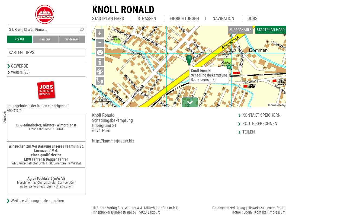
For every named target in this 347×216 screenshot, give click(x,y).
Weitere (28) (20, 72)
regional (45, 39)
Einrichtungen (184, 18)
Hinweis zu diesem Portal (266, 208)
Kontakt (260, 212)
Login (247, 212)
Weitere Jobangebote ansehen (37, 200)
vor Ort (19, 39)
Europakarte (240, 29)
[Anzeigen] (46, 90)
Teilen (248, 132)
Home (236, 212)
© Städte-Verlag (276, 105)
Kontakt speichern (261, 115)
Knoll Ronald (123, 9)
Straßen (147, 18)
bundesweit (72, 39)
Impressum (276, 212)
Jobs (252, 18)
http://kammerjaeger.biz (113, 141)
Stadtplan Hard (108, 18)
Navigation (223, 18)
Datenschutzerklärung (228, 208)
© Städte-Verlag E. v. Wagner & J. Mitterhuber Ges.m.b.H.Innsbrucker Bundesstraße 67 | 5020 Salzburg (136, 210)
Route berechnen (203, 79)
